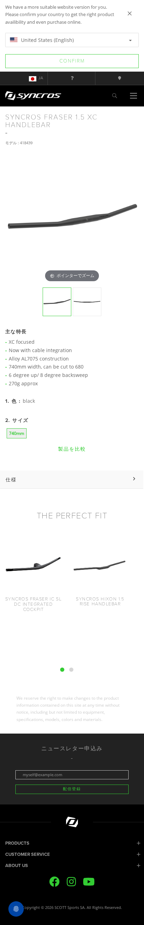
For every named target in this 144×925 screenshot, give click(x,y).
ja (40, 78)
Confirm (72, 61)
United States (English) (47, 40)
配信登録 (72, 789)
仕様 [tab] (11, 479)
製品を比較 (72, 449)
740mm (16, 433)
